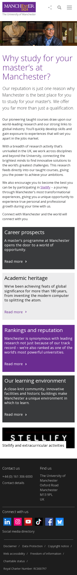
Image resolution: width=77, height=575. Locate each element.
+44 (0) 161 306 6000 (17, 476)
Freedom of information (45, 553)
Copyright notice (58, 546)
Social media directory (18, 531)
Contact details (13, 483)
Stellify (45, 187)
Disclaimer (10, 546)
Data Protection (32, 546)
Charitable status (14, 561)
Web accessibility (14, 553)
